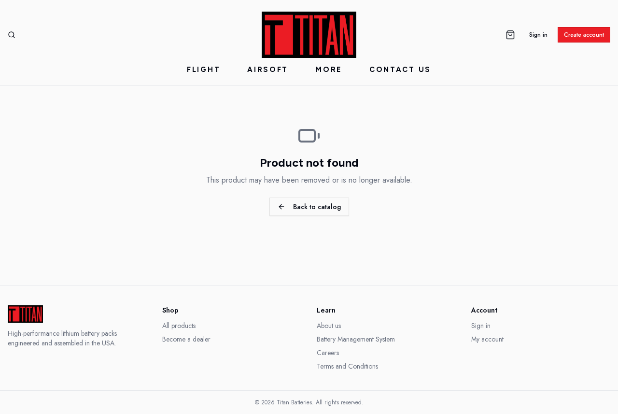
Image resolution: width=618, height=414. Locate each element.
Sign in (538, 34)
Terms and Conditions (347, 366)
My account (487, 339)
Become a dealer (186, 339)
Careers (328, 352)
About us (329, 325)
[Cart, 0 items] (510, 34)
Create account (584, 34)
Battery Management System (356, 339)
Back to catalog (317, 207)
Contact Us (400, 69)
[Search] (11, 35)
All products (179, 325)
